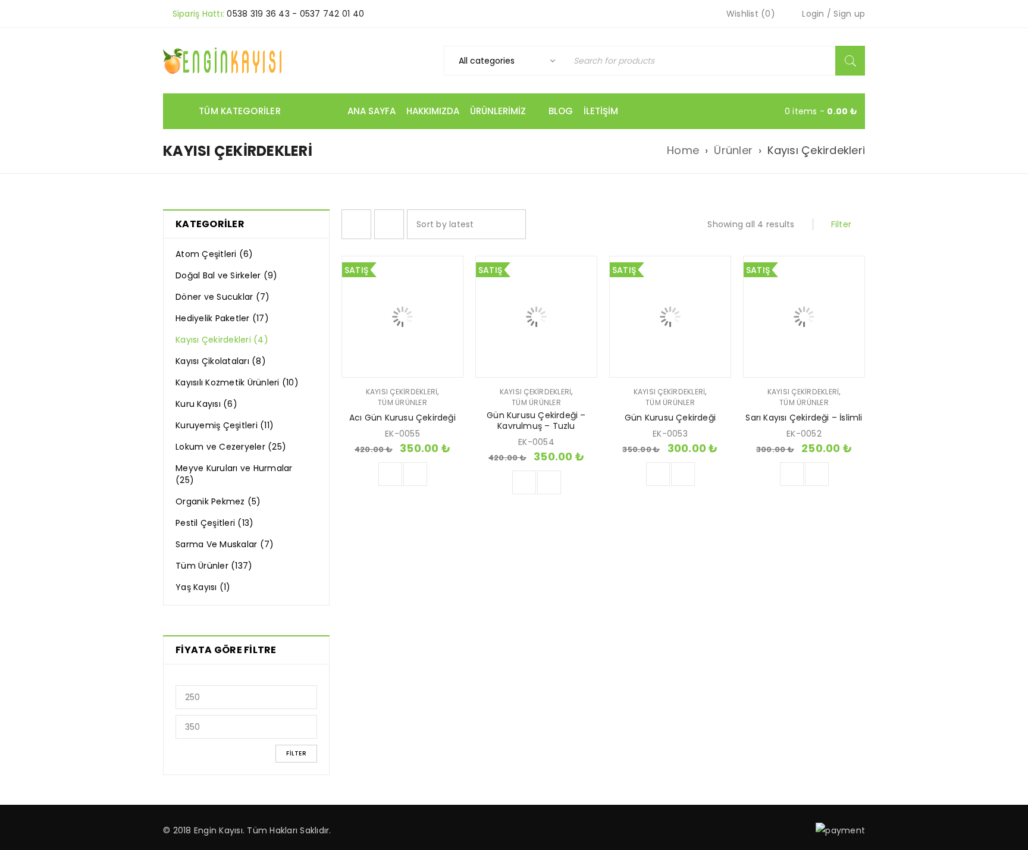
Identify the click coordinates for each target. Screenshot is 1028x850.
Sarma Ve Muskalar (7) (224, 544)
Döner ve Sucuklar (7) (222, 297)
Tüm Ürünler (402, 402)
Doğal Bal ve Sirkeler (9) (226, 275)
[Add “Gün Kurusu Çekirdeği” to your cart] (658, 474)
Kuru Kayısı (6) (206, 404)
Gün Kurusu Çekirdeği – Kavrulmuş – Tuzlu (536, 420)
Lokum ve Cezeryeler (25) (230, 447)
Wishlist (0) (749, 14)
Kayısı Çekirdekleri (402, 392)
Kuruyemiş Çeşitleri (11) (224, 425)
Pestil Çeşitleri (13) (214, 523)
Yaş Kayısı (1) (203, 587)
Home (683, 150)
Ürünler (733, 150)
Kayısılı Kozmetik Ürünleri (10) (237, 382)
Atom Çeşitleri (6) (214, 254)
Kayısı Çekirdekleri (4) (221, 340)
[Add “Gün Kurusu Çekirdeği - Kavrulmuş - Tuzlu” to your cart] (524, 482)
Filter (296, 753)
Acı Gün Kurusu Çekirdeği (402, 418)
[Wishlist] (415, 474)
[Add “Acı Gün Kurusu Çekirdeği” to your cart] (390, 474)
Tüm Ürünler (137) (213, 566)
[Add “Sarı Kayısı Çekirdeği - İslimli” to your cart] (792, 474)
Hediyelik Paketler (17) (222, 318)
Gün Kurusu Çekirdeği (670, 418)
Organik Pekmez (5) (218, 501)
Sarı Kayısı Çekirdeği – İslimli (803, 418)
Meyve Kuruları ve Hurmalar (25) (234, 474)
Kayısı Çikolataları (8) (220, 361)
